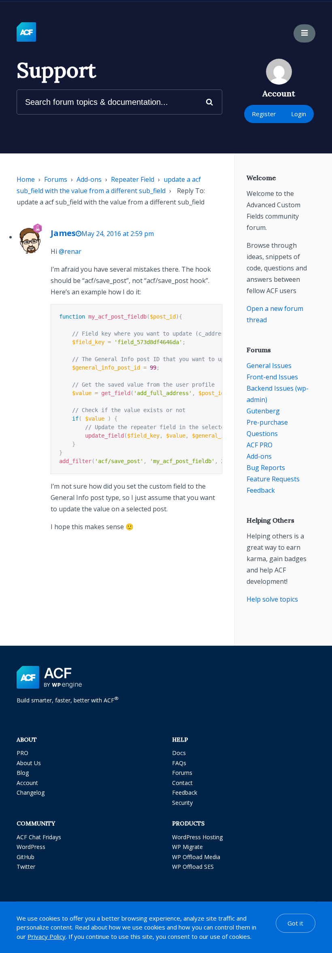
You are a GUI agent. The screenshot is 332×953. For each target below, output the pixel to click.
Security (182, 802)
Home (26, 179)
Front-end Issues (272, 376)
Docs (179, 753)
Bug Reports (266, 467)
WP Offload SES (193, 866)
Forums (55, 179)
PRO (22, 753)
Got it (295, 923)
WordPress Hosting (197, 837)
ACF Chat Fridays (39, 837)
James (63, 233)
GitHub (25, 857)
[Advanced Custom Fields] (26, 32)
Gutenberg (263, 410)
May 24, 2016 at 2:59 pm (117, 233)
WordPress (31, 847)
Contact (182, 783)
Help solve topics (272, 599)
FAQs (179, 763)
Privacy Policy (47, 936)
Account (27, 783)
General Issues (269, 365)
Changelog (31, 792)
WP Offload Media (196, 857)
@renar (70, 251)
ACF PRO (259, 444)
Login (298, 114)
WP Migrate (187, 847)
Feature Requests (273, 478)
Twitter (26, 866)
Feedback (261, 490)
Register (264, 114)
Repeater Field (132, 179)
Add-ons (89, 179)
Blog (23, 772)
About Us (29, 763)
